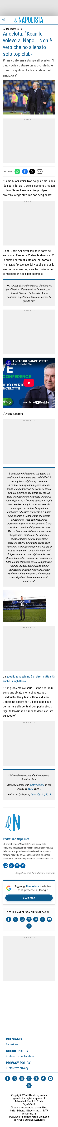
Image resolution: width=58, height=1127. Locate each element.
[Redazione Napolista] (12, 823)
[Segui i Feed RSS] (29, 926)
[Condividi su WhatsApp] (17, 171)
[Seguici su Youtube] (49, 919)
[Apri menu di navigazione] (54, 20)
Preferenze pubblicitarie (20, 1056)
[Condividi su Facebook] (25, 171)
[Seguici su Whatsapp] (29, 919)
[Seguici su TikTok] (42, 919)
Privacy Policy (18, 1063)
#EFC (30, 788)
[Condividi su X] (32, 171)
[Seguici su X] (15, 919)
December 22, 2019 (41, 794)
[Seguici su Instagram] (22, 919)
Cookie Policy (17, 1051)
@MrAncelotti (37, 784)
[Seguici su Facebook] (8, 919)
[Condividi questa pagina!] (3, 20)
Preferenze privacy (17, 1068)
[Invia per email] (40, 171)
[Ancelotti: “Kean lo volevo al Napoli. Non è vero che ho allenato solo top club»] (29, 97)
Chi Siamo (14, 1039)
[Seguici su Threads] (35, 919)
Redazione (12, 1044)
